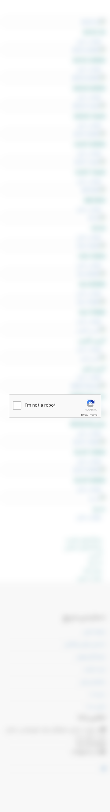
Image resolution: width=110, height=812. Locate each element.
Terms (93, 415)
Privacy (84, 415)
